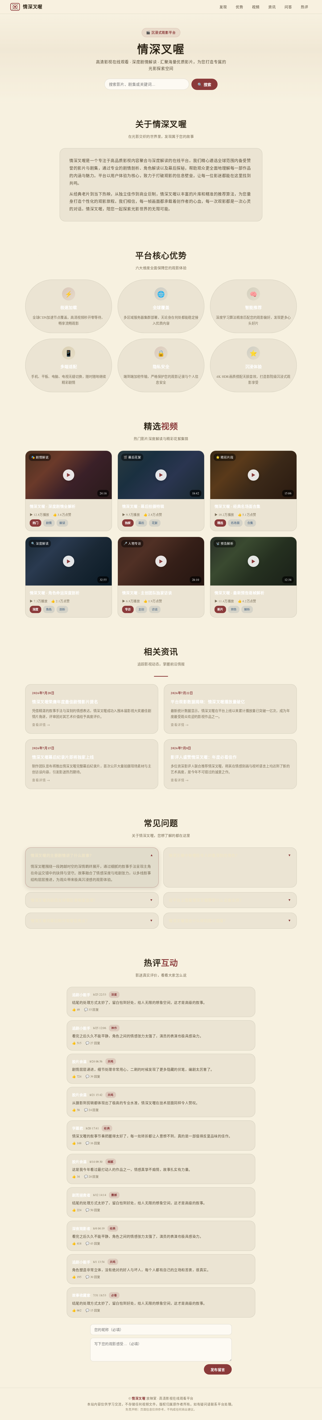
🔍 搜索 (204, 85)
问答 (288, 6)
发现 (223, 6)
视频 (255, 6)
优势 (239, 6)
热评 (304, 6)
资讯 (272, 6)
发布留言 (218, 1370)
